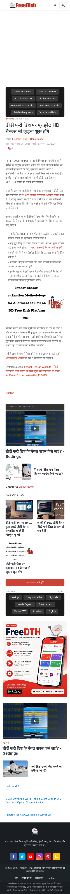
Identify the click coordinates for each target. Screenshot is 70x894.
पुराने (60, 591)
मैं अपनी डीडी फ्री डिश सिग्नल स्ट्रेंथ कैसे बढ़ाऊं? (48, 471)
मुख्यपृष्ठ (9, 118)
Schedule (37, 611)
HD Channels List (23, 98)
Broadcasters (45, 604)
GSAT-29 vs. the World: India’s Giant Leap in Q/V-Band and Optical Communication (34, 800)
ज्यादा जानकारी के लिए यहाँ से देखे (46, 247)
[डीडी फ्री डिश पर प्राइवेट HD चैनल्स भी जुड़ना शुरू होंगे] (19, 551)
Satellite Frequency (23, 112)
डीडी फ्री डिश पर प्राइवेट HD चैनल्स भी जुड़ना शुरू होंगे (18, 568)
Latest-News (22, 118)
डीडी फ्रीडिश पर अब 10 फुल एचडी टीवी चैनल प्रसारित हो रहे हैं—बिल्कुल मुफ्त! (19, 528)
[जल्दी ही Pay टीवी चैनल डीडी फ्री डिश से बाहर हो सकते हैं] (51, 510)
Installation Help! (47, 112)
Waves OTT (20, 611)
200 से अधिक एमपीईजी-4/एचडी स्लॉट (40, 195)
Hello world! (12, 786)
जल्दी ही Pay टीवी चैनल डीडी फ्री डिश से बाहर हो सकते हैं (50, 526)
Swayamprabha (34, 597)
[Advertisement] (35, 45)
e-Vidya (15, 597)
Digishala (53, 597)
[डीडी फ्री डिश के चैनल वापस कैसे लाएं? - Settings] (35, 428)
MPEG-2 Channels (23, 91)
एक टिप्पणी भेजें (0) (35, 582)
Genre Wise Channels (22, 105)
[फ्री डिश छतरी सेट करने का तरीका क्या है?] (15, 768)
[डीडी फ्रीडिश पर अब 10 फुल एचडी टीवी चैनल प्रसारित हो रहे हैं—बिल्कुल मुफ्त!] (19, 510)
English (10, 392)
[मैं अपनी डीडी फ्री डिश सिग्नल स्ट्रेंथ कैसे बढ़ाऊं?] (18, 472)
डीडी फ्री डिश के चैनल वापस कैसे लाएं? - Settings (35, 454)
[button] (4, 5)
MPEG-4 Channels (47, 91)
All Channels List (47, 98)
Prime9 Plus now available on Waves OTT (29, 814)
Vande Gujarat (25, 604)
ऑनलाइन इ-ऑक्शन (15, 358)
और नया (11, 591)
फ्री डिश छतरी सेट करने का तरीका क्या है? (46, 768)
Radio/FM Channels (49, 105)
